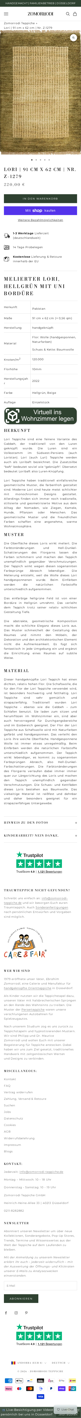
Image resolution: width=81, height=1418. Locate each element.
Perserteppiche (33, 1009)
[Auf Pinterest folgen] (26, 1313)
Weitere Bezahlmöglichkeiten (40, 220)
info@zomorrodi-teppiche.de (41, 1172)
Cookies (10, 1125)
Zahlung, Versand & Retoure (25, 1099)
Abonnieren (21, 1298)
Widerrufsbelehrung (19, 1138)
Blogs (8, 1151)
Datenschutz (13, 1118)
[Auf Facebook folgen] (6, 1313)
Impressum (12, 1145)
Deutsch (59, 1363)
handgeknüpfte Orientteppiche (27, 988)
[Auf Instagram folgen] (16, 1313)
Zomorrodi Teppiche (19, 23)
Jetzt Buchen (68, 1414)
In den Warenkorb (40, 198)
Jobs (7, 1112)
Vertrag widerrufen (18, 1092)
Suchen (9, 1105)
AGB (7, 1131)
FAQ (7, 1086)
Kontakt (10, 1079)
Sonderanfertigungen (52, 907)
